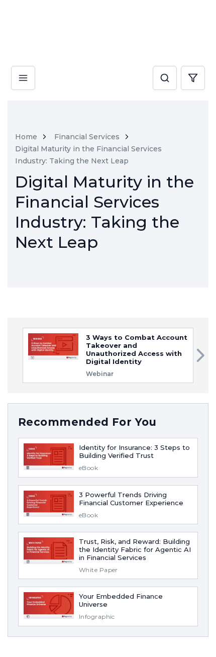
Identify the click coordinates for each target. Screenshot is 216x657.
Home (26, 136)
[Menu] (23, 69)
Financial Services (87, 136)
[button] (165, 78)
